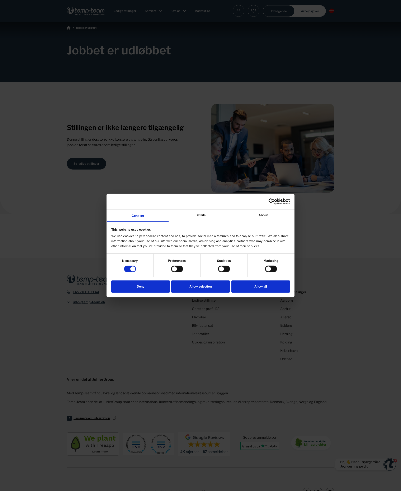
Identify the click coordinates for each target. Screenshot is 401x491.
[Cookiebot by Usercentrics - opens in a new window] (271, 201)
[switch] (177, 269)
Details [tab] (200, 215)
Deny (140, 286)
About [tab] (263, 215)
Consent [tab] (138, 215)
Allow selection (200, 286)
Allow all (260, 286)
